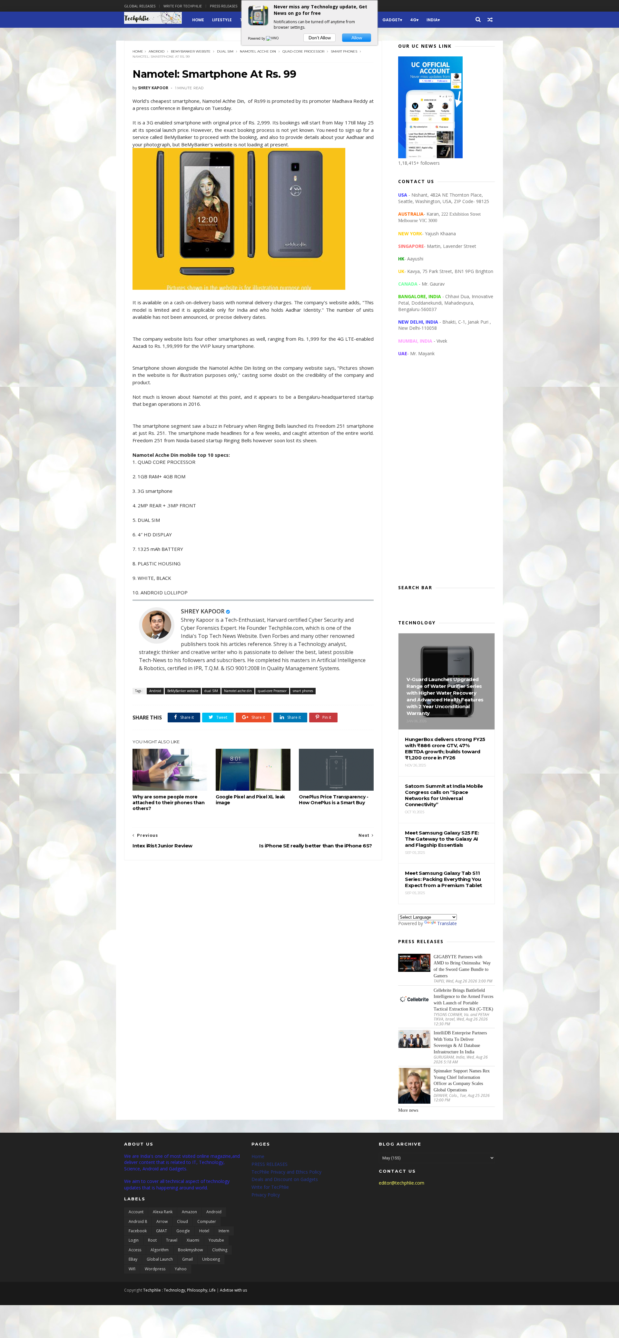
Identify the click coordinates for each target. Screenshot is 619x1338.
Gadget (391, 20)
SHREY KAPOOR (202, 611)
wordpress (155, 1269)
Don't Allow (320, 37)
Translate (447, 923)
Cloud (182, 1221)
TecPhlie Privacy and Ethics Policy (286, 1172)
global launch (160, 1259)
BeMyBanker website (191, 51)
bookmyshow (190, 1250)
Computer (206, 1221)
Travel (171, 1240)
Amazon (189, 1212)
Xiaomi (193, 1240)
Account (136, 1212)
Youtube (216, 1240)
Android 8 (138, 1221)
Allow (356, 37)
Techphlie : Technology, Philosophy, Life (179, 1290)
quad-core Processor (303, 51)
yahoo (181, 1269)
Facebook (138, 1231)
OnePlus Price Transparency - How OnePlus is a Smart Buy (333, 800)
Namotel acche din (258, 51)
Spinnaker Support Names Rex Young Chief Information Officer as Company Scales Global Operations (462, 1080)
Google (183, 1231)
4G (413, 20)
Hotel (204, 1231)
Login (134, 1240)
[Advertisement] (446, 475)
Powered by (257, 38)
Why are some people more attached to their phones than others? (168, 802)
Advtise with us (233, 1290)
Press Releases (223, 6)
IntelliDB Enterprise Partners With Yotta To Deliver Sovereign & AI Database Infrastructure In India (460, 1042)
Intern (224, 1231)
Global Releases (139, 6)
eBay (133, 1259)
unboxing (211, 1259)
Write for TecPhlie (270, 1187)
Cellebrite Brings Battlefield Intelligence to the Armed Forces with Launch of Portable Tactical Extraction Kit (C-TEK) (463, 1000)
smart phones (344, 51)
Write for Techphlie (182, 6)
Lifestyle (222, 20)
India (432, 20)
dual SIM (225, 51)
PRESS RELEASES (269, 1164)
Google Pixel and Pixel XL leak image (250, 800)
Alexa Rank (162, 1212)
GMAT (161, 1231)
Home (198, 20)
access (135, 1250)
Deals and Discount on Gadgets (284, 1179)
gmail (187, 1259)
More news (408, 1110)
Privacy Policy (265, 1195)
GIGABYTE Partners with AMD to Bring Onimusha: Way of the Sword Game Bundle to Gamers (462, 966)
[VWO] (273, 38)
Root (152, 1240)
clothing (219, 1250)
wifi (132, 1269)
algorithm (160, 1250)
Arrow (162, 1221)
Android (156, 51)
